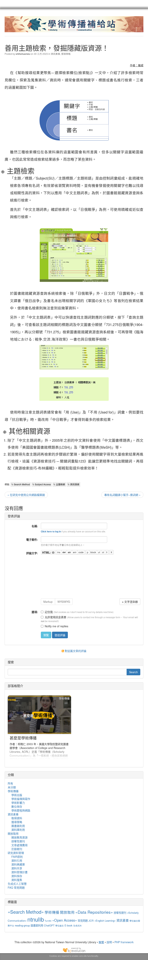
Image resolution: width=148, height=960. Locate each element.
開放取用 (13, 833)
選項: (35, 612)
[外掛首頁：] (53, 552)
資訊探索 (74, 484)
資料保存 (16, 876)
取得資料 (16, 818)
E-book (68, 925)
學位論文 (59, 925)
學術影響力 (18, 803)
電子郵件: (32, 539)
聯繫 (101, 942)
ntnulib (35, 919)
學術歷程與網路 (20, 810)
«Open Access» (64, 920)
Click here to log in (51, 531)
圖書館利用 (18, 826)
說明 (109, 942)
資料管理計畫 (19, 872)
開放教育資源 (19, 837)
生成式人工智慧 (17, 884)
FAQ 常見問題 (16, 887)
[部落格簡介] (39, 728)
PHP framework (124, 942)
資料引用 (16, 860)
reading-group (22, 925)
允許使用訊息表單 (55, 617)
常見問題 (83, 920)
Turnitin (48, 920)
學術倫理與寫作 (20, 799)
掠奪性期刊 (18, 841)
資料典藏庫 (18, 864)
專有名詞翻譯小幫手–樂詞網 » (122, 495)
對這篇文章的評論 (75, 651)
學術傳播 (13, 791)
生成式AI (77, 925)
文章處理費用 (19, 845)
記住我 (49, 612)
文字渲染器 (131, 602)
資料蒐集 (16, 880)
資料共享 (16, 868)
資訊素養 (55, 53)
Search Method (22, 484)
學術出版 (16, 795)
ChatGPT (49, 925)
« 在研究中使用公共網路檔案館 (26, 495)
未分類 (12, 787)
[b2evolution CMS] (74, 950)
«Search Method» (26, 911)
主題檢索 (60, 484)
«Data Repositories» (94, 912)
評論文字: (32, 553)
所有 (10, 783)
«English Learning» (105, 920)
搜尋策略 (66, 53)
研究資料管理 (16, 853)
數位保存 (16, 806)
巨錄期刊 (16, 849)
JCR (91, 920)
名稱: (35, 526)
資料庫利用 (18, 830)
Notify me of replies (56, 626)
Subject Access (43, 484)
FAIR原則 (17, 857)
